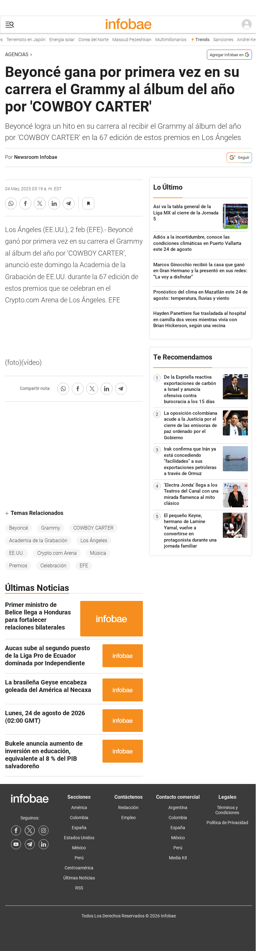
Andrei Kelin (245, 39)
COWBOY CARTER (93, 528)
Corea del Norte (91, 39)
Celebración (53, 566)
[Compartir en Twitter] (40, 203)
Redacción (128, 807)
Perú (79, 857)
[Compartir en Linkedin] (54, 203)
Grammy (50, 528)
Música (98, 553)
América (79, 807)
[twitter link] (30, 830)
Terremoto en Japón (23, 39)
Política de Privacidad (227, 822)
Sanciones (220, 39)
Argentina (177, 807)
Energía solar (59, 39)
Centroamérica (79, 867)
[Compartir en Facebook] (25, 203)
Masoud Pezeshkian (129, 39)
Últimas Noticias (79, 877)
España (79, 827)
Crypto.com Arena (57, 553)
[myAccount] (247, 24)
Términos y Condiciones (227, 810)
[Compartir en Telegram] (69, 203)
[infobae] (128, 24)
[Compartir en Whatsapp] (11, 203)
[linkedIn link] (44, 844)
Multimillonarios (167, 39)
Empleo (128, 817)
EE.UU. (16, 553)
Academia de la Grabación (38, 540)
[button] (9, 25)
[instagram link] (44, 830)
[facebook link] (16, 830)
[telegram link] (30, 844)
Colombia (79, 817)
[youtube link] (16, 844)
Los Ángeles (94, 540)
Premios (18, 566)
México (79, 847)
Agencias (17, 54)
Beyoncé (18, 528)
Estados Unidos (79, 837)
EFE (84, 566)
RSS (79, 887)
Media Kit (178, 857)
